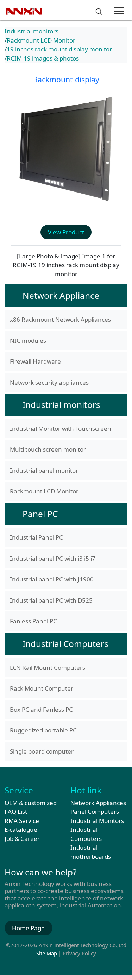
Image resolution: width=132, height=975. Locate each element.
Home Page (28, 928)
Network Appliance (61, 295)
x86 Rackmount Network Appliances (60, 319)
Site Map (46, 953)
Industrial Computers (65, 643)
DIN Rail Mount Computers (47, 667)
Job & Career (22, 839)
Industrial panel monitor (44, 470)
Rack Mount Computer (41, 688)
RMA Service (22, 821)
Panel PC (40, 514)
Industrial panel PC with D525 (51, 600)
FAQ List (16, 811)
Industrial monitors (31, 31)
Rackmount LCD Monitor (41, 40)
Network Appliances (98, 803)
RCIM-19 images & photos (43, 58)
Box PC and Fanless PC (41, 709)
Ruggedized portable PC (43, 730)
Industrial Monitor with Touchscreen (60, 428)
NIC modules (28, 340)
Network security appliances (49, 382)
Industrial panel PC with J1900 (52, 579)
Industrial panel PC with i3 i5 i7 (52, 558)
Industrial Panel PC (36, 537)
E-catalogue (21, 829)
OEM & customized (31, 803)
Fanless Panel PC (33, 621)
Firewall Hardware (35, 361)
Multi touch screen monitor (48, 449)
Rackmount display (66, 79)
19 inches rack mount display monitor (59, 49)
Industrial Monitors (97, 821)
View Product (66, 232)
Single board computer (42, 751)
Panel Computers (94, 811)
